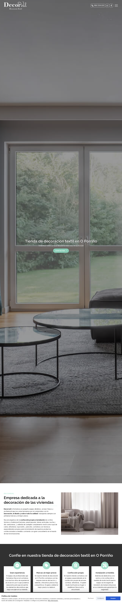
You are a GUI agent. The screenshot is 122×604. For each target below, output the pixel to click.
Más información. (53, 600)
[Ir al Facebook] (111, 5)
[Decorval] (15, 5)
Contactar (60, 251)
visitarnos (46, 589)
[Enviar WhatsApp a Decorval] (107, 5)
